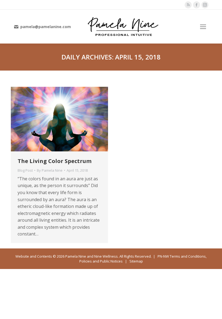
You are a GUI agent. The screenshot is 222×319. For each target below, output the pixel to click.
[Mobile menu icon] (203, 26)
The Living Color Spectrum (55, 161)
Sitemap (136, 261)
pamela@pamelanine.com (45, 26)
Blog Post (25, 170)
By (50, 170)
